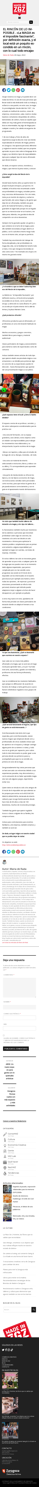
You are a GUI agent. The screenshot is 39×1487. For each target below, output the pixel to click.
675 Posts (11, 1169)
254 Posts (11, 1147)
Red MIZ (12, 1167)
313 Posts (11, 1164)
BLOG (4, 1363)
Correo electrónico (12, 1014)
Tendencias (13, 1173)
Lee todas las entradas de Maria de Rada (15, 942)
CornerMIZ (13, 1134)
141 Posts (10, 1158)
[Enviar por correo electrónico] (23, 90)
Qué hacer (13, 1162)
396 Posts (11, 1153)
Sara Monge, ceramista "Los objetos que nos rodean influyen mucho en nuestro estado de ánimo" (18, 1417)
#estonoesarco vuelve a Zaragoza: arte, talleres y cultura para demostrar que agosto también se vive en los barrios (18, 1291)
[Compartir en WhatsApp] (13, 90)
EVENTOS (4, 1359)
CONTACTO (5, 1367)
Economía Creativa (17, 1145)
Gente (11, 1150)
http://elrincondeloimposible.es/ (14, 845)
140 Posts (11, 1136)
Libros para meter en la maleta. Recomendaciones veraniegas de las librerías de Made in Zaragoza (16, 1280)
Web (5, 1024)
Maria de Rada (8, 55)
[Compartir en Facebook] (4, 90)
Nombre (7, 1002)
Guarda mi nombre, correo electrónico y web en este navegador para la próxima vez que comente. (19, 1040)
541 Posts (11, 1175)
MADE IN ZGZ (6, 1361)
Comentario (9, 975)
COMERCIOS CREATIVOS (9, 1357)
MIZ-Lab (12, 1156)
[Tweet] (9, 90)
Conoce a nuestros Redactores (14, 1121)
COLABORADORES (7, 1365)
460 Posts (11, 1141)
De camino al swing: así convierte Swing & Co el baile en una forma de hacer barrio (19, 1442)
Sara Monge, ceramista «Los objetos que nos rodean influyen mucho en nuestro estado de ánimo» (18, 1245)
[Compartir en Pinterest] (18, 90)
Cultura (11, 1139)
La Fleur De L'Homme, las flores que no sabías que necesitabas (17, 1392)
